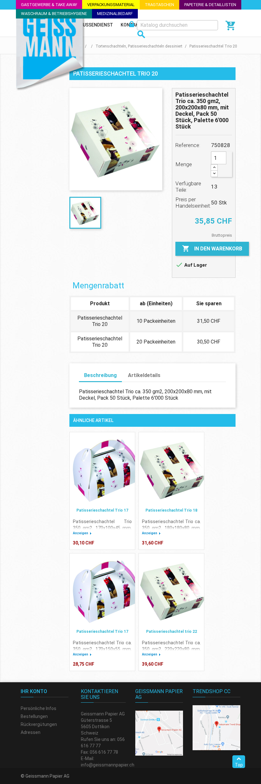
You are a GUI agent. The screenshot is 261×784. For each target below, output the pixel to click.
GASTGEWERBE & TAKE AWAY (49, 4)
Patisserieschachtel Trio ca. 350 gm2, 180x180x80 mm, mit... (171, 528)
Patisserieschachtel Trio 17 (102, 510)
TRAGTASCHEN (159, 4)
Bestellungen (34, 716)
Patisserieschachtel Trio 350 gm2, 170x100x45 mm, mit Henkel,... (102, 528)
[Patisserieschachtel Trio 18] (171, 470)
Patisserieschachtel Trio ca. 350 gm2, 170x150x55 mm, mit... (102, 649)
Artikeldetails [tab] (144, 375)
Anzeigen (80, 533)
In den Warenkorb (212, 248)
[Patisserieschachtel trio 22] (171, 592)
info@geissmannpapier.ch (107, 764)
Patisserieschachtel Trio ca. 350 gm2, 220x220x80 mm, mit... (171, 649)
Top (239, 764)
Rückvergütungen (39, 724)
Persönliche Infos (38, 708)
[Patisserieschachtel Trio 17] (102, 470)
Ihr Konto (34, 691)
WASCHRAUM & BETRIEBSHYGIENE (54, 13)
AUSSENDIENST (96, 24)
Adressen (30, 732)
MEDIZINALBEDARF (115, 13)
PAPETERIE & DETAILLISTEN (210, 4)
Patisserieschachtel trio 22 (171, 631)
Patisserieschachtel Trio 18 (171, 510)
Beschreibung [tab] (100, 375)
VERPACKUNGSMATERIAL (111, 4)
